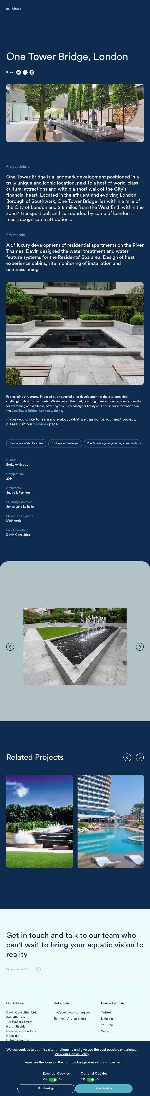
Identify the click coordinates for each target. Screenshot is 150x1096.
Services (40, 424)
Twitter (106, 1012)
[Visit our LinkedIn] (31, 72)
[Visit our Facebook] (25, 72)
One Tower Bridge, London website (37, 410)
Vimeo (105, 1031)
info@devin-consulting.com (73, 1012)
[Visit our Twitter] (18, 72)
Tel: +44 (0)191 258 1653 (70, 1018)
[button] (10, 647)
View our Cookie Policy (72, 1054)
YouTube (107, 1025)
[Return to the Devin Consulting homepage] (134, 9)
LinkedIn (107, 1018)
